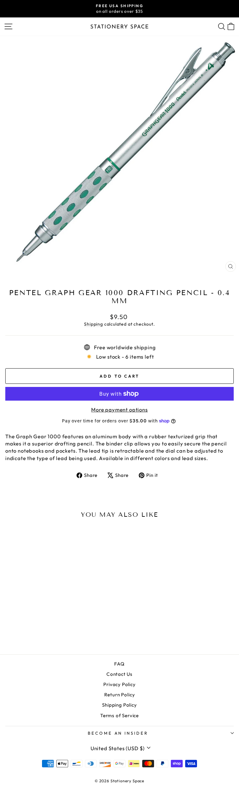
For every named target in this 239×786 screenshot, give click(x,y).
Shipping (93, 324)
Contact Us (119, 674)
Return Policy (119, 695)
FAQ (119, 664)
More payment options (119, 409)
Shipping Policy (119, 705)
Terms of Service (119, 715)
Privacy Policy (119, 684)
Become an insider (118, 733)
